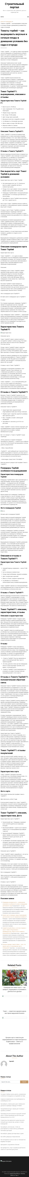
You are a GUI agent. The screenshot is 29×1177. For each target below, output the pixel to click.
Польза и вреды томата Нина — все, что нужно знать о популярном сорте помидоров (14, 946)
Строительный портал (14, 5)
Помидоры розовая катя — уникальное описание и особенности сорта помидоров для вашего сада (15, 904)
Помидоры (8, 21)
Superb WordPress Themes (17, 1173)
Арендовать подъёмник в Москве (10, 1144)
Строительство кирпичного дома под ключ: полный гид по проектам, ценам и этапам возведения (13, 1121)
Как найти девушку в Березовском (10, 1136)
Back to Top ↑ (15, 1175)
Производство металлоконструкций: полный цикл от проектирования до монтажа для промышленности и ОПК (13, 1115)
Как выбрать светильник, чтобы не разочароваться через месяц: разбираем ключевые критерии (12, 1128)
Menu (2, 17)
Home (2, 21)
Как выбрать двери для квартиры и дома (12, 1133)
